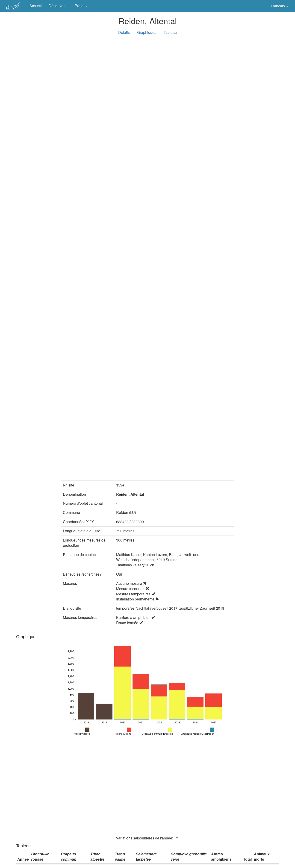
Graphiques (146, 32)
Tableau (170, 32)
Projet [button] (80, 5)
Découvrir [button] (57, 5)
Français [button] (278, 6)
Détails (124, 32)
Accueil (36, 5)
